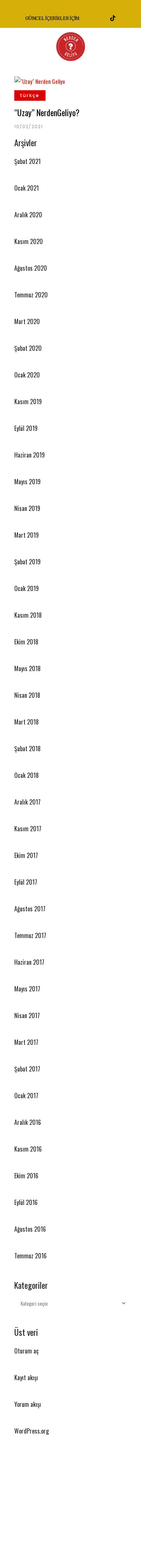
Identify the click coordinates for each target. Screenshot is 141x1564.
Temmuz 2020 (31, 294)
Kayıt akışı (26, 1377)
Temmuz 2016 (30, 1255)
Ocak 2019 (26, 588)
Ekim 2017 (26, 855)
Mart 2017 (26, 1042)
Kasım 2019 (28, 401)
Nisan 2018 (27, 695)
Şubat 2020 (28, 348)
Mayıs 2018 (27, 668)
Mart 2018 (26, 721)
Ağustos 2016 (30, 1229)
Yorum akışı (27, 1404)
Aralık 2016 (27, 1122)
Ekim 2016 (26, 1175)
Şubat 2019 (27, 561)
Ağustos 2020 (30, 268)
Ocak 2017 (26, 1095)
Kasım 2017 (27, 828)
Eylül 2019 (26, 428)
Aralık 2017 (27, 801)
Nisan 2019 (27, 508)
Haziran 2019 (29, 454)
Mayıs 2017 (27, 988)
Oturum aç (26, 1350)
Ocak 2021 (26, 187)
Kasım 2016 (28, 1148)
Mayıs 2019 (27, 481)
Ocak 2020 (27, 374)
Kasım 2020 (28, 241)
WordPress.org (31, 1430)
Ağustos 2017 (29, 908)
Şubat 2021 (27, 161)
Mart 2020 (27, 321)
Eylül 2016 (26, 1202)
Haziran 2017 (29, 962)
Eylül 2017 (25, 882)
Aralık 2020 (28, 214)
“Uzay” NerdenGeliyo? (46, 112)
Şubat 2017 (27, 1068)
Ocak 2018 (26, 775)
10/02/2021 (28, 126)
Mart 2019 (26, 535)
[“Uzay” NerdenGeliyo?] (39, 80)
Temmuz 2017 (30, 935)
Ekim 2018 (26, 641)
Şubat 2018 (27, 748)
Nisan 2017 (27, 1015)
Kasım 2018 (28, 615)
